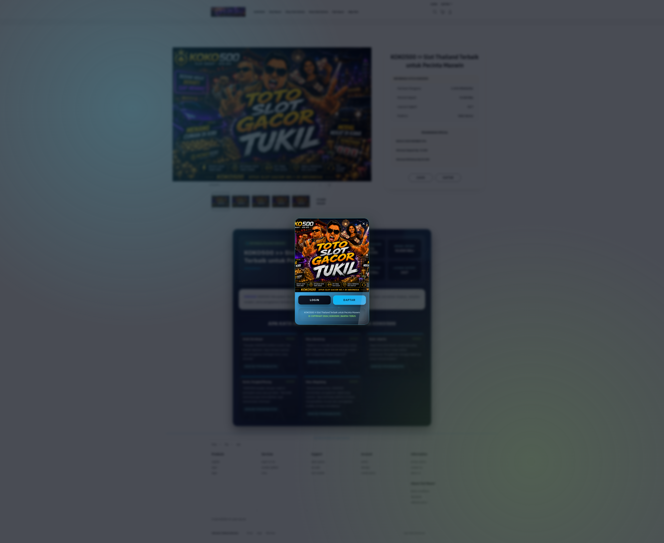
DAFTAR (349, 300)
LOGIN (314, 300)
